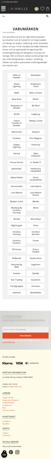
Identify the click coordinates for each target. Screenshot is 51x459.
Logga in (5, 433)
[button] (3, 8)
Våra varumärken (8, 410)
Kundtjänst (6, 421)
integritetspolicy (8, 342)
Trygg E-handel (7, 397)
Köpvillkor (6, 424)
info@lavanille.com (15, 386)
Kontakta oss (7, 405)
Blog (4, 408)
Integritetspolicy (8, 403)
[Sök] (47, 16)
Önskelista (6, 435)
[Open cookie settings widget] (4, 455)
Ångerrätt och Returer (10, 400)
